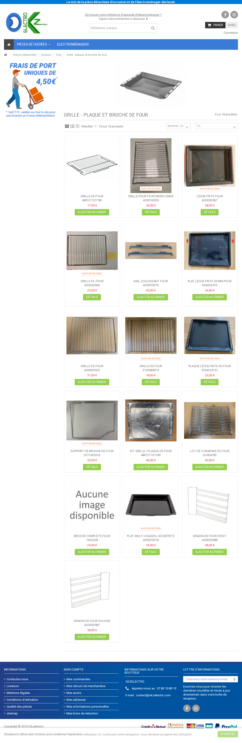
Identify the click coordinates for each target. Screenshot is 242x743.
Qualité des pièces (19, 706)
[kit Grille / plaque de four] (151, 420)
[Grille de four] (92, 165)
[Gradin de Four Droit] (209, 505)
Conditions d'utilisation (22, 699)
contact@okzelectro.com (153, 695)
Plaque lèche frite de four (209, 366)
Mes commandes (78, 679)
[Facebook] (225, 14)
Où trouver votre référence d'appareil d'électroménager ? (123, 15)
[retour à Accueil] (5, 55)
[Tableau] (78, 126)
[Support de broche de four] (92, 420)
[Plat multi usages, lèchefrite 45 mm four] (151, 505)
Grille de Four (92, 366)
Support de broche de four (92, 451)
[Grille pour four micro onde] (151, 165)
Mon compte (73, 669)
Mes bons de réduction (82, 713)
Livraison (13, 686)
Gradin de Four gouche (92, 621)
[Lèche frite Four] (209, 165)
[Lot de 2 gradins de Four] (209, 420)
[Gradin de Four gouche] (92, 590)
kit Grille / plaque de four (151, 451)
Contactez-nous (17, 679)
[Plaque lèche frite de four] (209, 335)
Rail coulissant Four (151, 281)
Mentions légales (18, 693)
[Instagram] (234, 14)
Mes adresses (76, 699)
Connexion (230, 32)
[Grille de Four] (92, 335)
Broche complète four (92, 536)
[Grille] (67, 126)
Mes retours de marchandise (85, 686)
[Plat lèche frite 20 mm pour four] (209, 250)
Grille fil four (92, 281)
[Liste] (72, 126)
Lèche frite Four (210, 196)
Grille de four (92, 196)
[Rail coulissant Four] (151, 250)
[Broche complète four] (92, 505)
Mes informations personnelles (87, 706)
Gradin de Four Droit (209, 536)
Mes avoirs (73, 693)
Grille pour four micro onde (150, 196)
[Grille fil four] (92, 250)
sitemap (12, 713)
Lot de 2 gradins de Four (209, 451)
